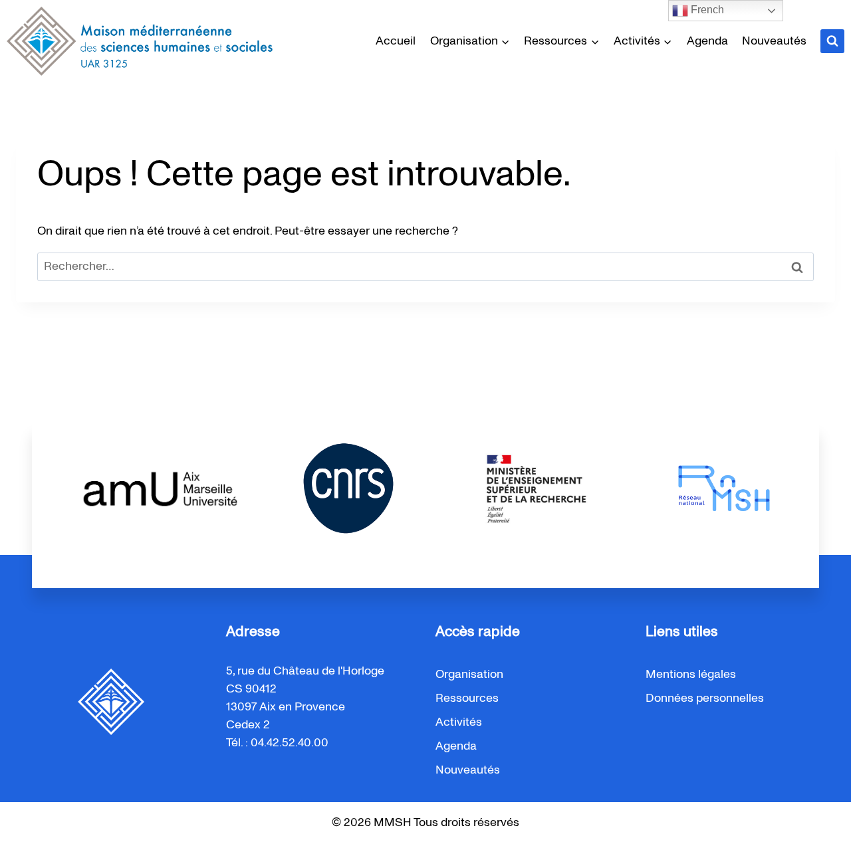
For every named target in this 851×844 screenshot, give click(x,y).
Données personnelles (705, 698)
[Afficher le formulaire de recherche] (832, 41)
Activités (458, 722)
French (706, 9)
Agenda (707, 41)
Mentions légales (691, 675)
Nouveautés (774, 41)
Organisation (469, 675)
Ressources (467, 698)
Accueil (396, 41)
